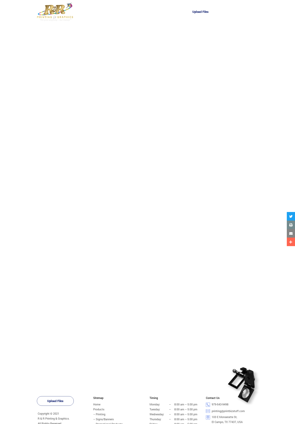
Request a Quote (230, 12)
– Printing (99, 414)
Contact (173, 12)
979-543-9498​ (220, 404)
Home (99, 12)
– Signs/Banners (103, 419)
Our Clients (134, 12)
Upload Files (200, 11)
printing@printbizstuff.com (228, 411)
